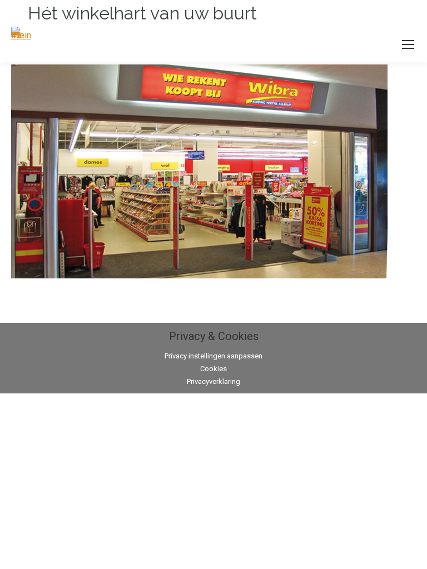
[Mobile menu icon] (408, 44)
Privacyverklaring (213, 381)
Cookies (213, 369)
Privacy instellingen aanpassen (213, 356)
